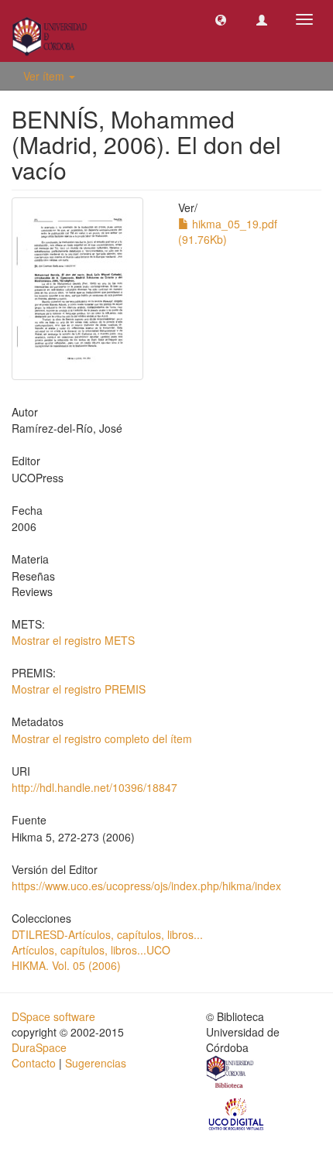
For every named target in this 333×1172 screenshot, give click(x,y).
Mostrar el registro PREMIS (79, 689)
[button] (221, 19)
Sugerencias (95, 1063)
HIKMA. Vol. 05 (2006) (66, 965)
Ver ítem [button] (45, 76)
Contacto (34, 1063)
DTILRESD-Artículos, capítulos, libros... (107, 934)
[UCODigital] (237, 1113)
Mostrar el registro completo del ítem (102, 738)
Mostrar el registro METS (73, 640)
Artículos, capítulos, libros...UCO (91, 950)
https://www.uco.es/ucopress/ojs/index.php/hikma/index (146, 885)
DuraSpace (39, 1047)
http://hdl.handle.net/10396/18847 (94, 787)
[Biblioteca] (231, 1073)
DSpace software (53, 1016)
